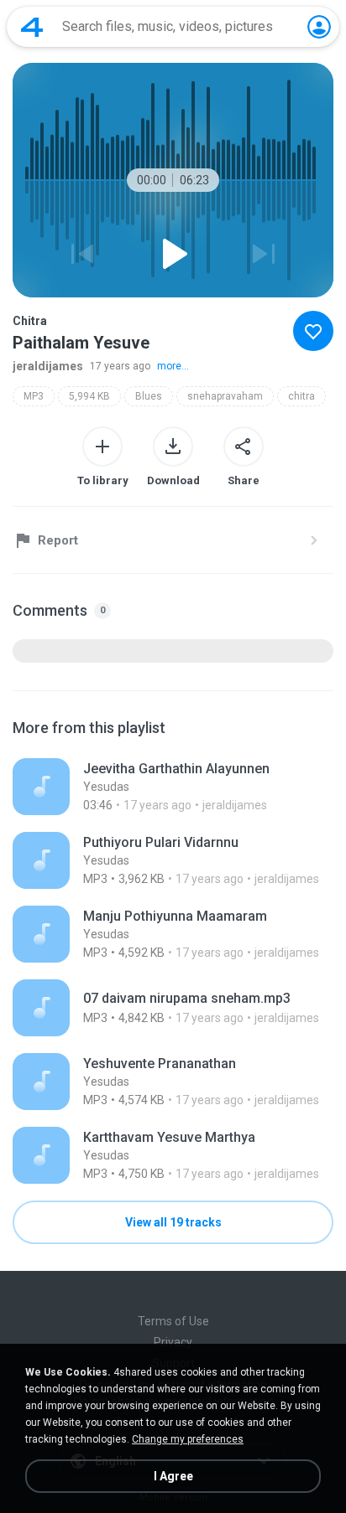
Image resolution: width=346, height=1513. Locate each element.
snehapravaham (225, 396)
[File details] (173, 786)
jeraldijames (48, 366)
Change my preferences (188, 1439)
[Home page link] (32, 27)
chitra (301, 396)
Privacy (173, 1342)
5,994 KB (89, 396)
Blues (148, 396)
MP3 (34, 396)
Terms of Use (173, 1321)
